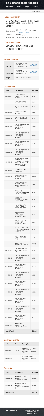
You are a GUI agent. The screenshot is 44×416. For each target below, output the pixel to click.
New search (36, 11)
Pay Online (9, 6)
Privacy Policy (32, 413)
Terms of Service (32, 412)
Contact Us (12, 411)
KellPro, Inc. (35, 410)
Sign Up (35, 6)
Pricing (19, 6)
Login (27, 6)
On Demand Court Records (22, 2)
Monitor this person (33, 65)
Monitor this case (24, 32)
